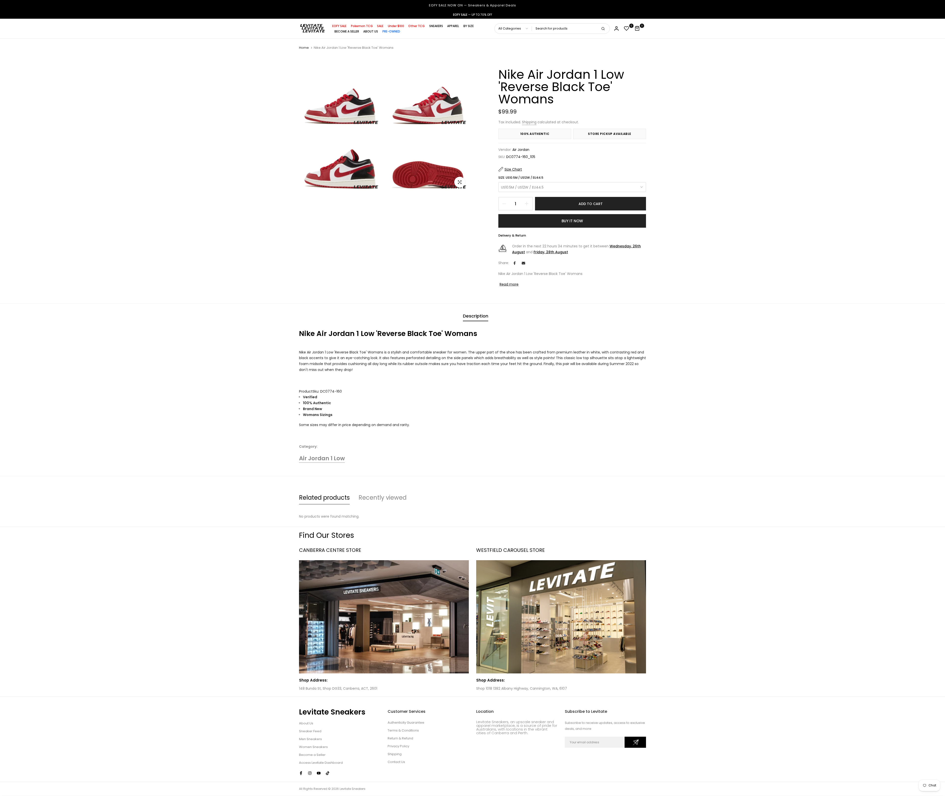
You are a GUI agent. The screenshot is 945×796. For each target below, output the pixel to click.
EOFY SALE (339, 26)
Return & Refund (400, 738)
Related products (324, 498)
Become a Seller (312, 754)
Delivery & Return (512, 235)
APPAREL (453, 26)
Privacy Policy (398, 746)
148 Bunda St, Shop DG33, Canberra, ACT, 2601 (338, 688)
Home (304, 48)
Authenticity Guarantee (406, 722)
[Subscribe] (635, 742)
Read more (509, 284)
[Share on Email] (523, 263)
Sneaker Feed (310, 731)
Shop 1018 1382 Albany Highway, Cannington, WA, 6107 (521, 688)
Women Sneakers (313, 747)
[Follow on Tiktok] (328, 773)
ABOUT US (370, 31)
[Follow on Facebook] (301, 773)
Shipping (529, 122)
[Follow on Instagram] (310, 773)
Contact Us (396, 762)
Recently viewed (383, 498)
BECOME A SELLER (346, 31)
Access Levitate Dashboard (321, 762)
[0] (626, 28)
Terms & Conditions (403, 730)
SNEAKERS (436, 26)
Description (475, 316)
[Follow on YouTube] (319, 773)
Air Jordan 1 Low (322, 458)
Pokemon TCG (362, 26)
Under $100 (396, 26)
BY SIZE (468, 26)
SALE (380, 26)
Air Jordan (520, 149)
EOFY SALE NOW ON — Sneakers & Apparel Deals (472, 5)
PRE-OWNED (391, 31)
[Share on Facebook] (515, 263)
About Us (306, 723)
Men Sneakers (310, 739)
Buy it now (572, 220)
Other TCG (416, 26)
